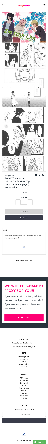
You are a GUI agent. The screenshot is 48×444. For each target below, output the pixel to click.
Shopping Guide (23, 356)
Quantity (24, 197)
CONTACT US (24, 317)
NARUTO (24, 390)
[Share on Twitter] (40, 175)
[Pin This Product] (43, 175)
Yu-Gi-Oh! (24, 398)
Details (5, 230)
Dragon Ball (24, 383)
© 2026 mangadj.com (24, 440)
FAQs (24, 362)
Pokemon (24, 393)
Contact (40, 442)
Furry (24, 385)
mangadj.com (10, 175)
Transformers (24, 396)
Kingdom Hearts (24, 388)
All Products (24, 378)
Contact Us (24, 359)
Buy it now (24, 218)
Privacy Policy (24, 364)
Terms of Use (24, 367)
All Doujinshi (24, 380)
